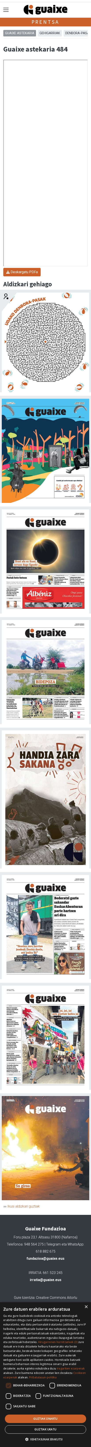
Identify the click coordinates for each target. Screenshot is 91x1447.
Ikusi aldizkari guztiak (23, 1206)
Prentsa (46, 21)
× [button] (86, 1307)
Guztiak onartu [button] (45, 1419)
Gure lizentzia (24, 1298)
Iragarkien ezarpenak (71, 1368)
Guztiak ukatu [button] (45, 1429)
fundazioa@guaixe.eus (45, 1258)
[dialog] (45, 1374)
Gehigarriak (50, 33)
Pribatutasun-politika (43, 1377)
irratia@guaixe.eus (45, 1280)
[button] (45, 1439)
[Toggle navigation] (6, 10)
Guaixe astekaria (19, 33)
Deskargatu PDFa (24, 272)
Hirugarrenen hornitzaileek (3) (58, 1342)
